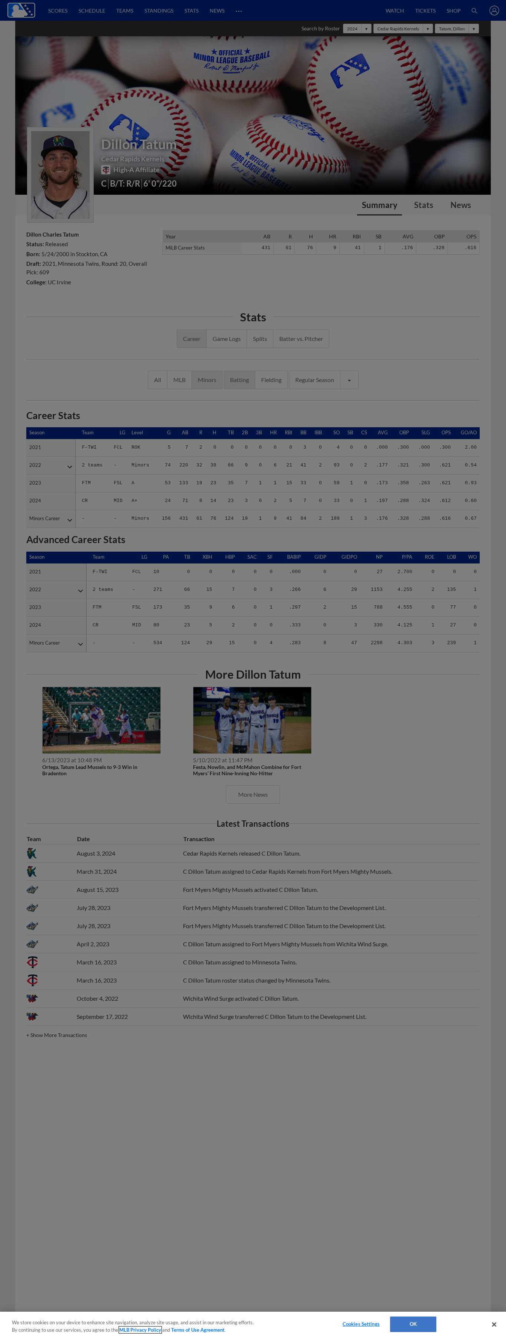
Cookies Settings (361, 1324)
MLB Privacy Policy (140, 1330)
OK (413, 1324)
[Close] (494, 1324)
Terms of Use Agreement (197, 1330)
